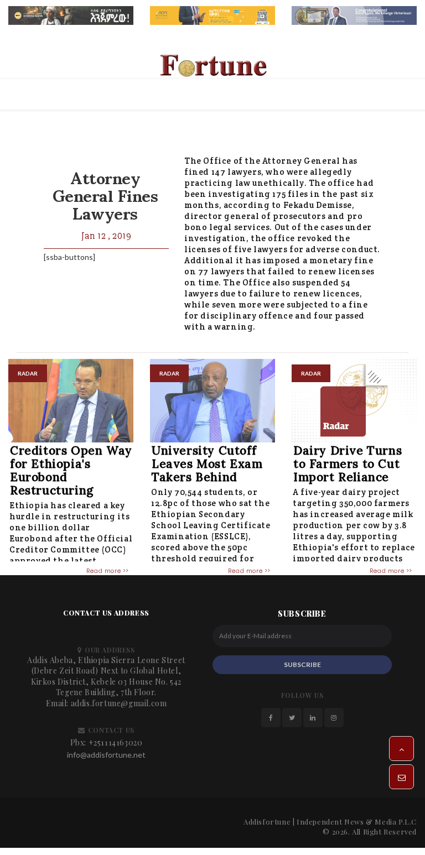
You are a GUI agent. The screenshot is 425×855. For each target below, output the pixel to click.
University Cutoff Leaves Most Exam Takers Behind (207, 463)
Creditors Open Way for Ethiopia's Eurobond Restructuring (71, 470)
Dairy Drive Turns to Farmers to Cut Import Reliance (347, 463)
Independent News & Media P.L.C (357, 821)
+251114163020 (116, 742)
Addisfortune (267, 821)
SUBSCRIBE (302, 664)
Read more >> (107, 570)
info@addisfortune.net (106, 754)
